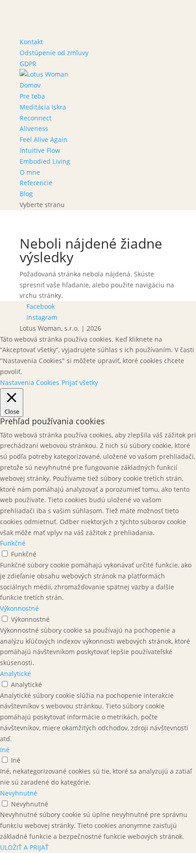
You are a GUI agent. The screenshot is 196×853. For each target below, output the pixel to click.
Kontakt (31, 41)
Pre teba (32, 96)
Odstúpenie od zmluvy (54, 52)
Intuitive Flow (40, 150)
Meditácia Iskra (43, 107)
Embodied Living (45, 161)
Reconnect (36, 118)
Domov (30, 85)
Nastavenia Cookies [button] (29, 382)
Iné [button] (5, 749)
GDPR (28, 63)
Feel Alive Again (43, 139)
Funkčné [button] (13, 543)
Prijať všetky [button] (80, 382)
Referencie (36, 182)
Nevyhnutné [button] (18, 793)
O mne (30, 172)
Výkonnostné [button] (19, 608)
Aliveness (34, 128)
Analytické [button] (15, 673)
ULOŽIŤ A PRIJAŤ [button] (24, 847)
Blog (26, 193)
